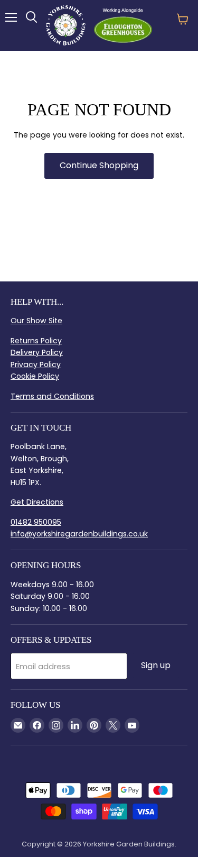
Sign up (156, 665)
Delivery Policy (37, 352)
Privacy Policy (36, 364)
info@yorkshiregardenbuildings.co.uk (79, 533)
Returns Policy (36, 340)
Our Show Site (36, 320)
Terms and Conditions (52, 396)
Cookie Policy (35, 376)
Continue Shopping (99, 165)
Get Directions (37, 502)
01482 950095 (36, 522)
